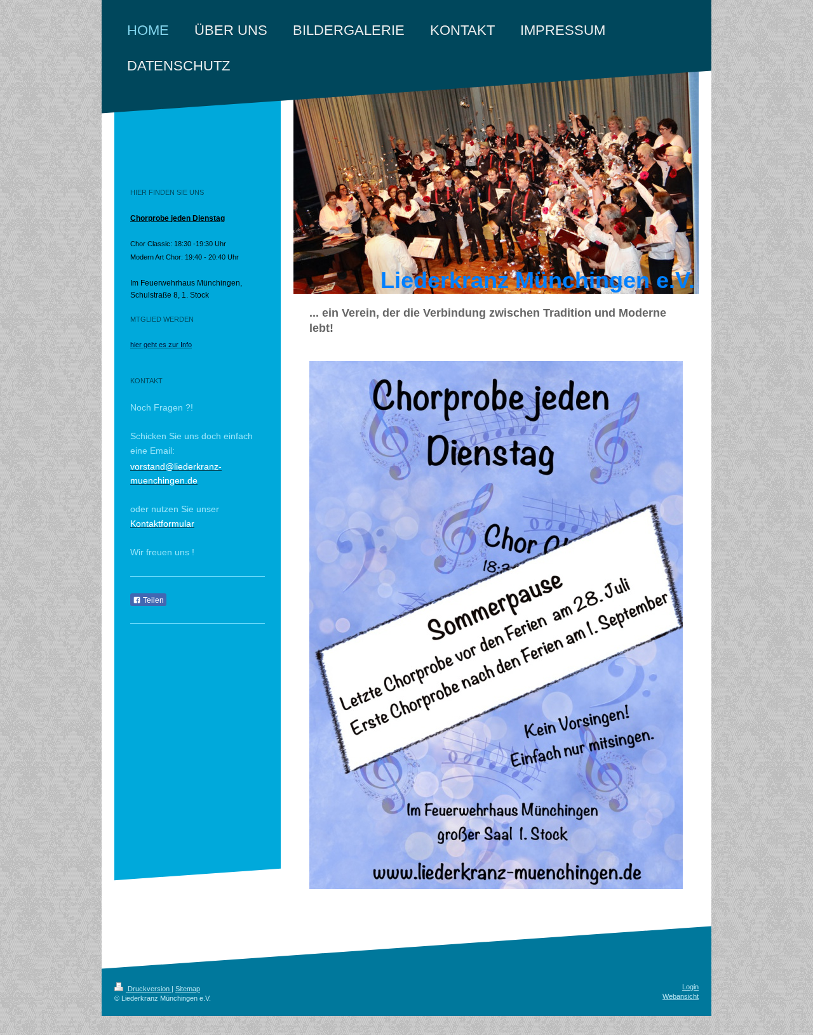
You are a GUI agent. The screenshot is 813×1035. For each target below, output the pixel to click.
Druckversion (148, 988)
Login (690, 987)
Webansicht (680, 996)
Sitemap (187, 988)
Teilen (152, 600)
